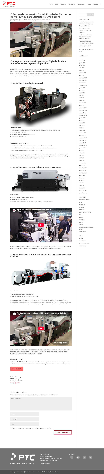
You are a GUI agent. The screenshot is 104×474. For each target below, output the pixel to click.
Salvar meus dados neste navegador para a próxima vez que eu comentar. (32, 428)
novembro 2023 (83, 140)
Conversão (81, 207)
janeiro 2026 (82, 75)
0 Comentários (46, 19)
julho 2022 (81, 178)
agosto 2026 (82, 63)
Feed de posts (82, 241)
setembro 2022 (83, 173)
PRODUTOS (81, 4)
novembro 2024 (83, 110)
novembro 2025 (83, 80)
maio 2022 (81, 183)
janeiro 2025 (82, 105)
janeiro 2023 (82, 165)
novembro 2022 (83, 168)
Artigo (80, 202)
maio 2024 (81, 125)
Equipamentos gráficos (85, 212)
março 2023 (82, 160)
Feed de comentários (84, 243)
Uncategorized (82, 231)
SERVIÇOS (63, 4)
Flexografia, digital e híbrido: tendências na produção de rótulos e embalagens (86, 24)
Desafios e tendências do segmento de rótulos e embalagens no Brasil (85, 36)
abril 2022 (81, 185)
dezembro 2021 (83, 190)
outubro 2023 (82, 143)
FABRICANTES (71, 4)
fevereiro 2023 (82, 163)
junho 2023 (82, 153)
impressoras (37, 19)
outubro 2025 (82, 83)
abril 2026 (81, 70)
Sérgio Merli (16, 19)
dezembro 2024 (83, 108)
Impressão (30, 19)
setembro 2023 (83, 145)
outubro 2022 (82, 170)
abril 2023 (81, 158)
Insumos (81, 222)
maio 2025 (81, 95)
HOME (51, 4)
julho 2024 (81, 120)
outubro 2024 (82, 113)
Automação (82, 204)
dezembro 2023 (83, 138)
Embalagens (82, 209)
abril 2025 (81, 98)
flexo (80, 214)
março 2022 (82, 188)
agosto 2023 (82, 148)
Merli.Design (20, 472)
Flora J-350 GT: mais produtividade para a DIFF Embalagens (85, 30)
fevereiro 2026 (82, 73)
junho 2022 (82, 180)
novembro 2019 (83, 193)
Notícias (81, 224)
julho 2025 (81, 90)
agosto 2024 (82, 118)
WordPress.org (82, 246)
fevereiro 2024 (82, 133)
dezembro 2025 (83, 78)
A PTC (56, 4)
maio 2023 (81, 155)
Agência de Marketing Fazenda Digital (48, 472)
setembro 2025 (83, 85)
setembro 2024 (83, 115)
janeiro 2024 (82, 135)
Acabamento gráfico (84, 199)
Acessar (81, 238)
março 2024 (82, 130)
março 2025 (82, 100)
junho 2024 (82, 123)
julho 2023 (81, 150)
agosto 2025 (82, 88)
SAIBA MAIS (16, 369)
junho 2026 (82, 65)
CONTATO (95, 4)
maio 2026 (81, 68)
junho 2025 (82, 93)
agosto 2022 (82, 175)
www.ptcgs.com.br (15, 382)
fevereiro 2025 (82, 103)
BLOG (89, 4)
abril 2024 (81, 128)
